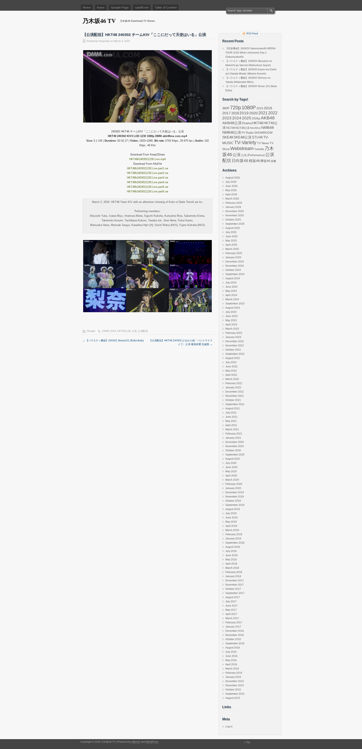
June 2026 (231, 186)
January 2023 (233, 337)
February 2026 (233, 202)
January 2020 (233, 488)
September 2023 (234, 303)
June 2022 (231, 366)
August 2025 (232, 228)
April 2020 (231, 475)
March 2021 (232, 429)
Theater (91, 331)
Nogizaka (104, 41)
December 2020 (234, 442)
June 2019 (231, 517)
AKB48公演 (232, 123)
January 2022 (233, 387)
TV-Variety (245, 142)
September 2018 (234, 542)
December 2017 (234, 580)
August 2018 (232, 546)
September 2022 (234, 353)
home (101, 7)
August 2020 (232, 458)
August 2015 (232, 698)
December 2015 (234, 681)
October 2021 (233, 400)
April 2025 (231, 244)
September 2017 (234, 593)
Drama (247, 123)
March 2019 (232, 530)
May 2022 (231, 370)
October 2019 (233, 500)
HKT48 (257, 123)
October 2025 (233, 219)
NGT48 (230, 128)
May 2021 (231, 421)
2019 (244, 113)
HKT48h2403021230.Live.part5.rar (147, 186)
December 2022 (234, 341)
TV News (263, 143)
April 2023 (231, 324)
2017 (226, 113)
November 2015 (234, 685)
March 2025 (232, 249)
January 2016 (233, 677)
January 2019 (233, 538)
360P (225, 108)
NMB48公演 (231, 132)
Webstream (241, 148)
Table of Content (166, 7)
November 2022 (234, 345)
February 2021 (233, 433)
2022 (272, 113)
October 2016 (233, 639)
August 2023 (232, 307)
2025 (246, 118)
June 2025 (231, 236)
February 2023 (233, 332)
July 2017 (231, 601)
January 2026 (233, 207)
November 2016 (234, 635)
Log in (229, 726)
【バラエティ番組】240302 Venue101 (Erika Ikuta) (113, 340)
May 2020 (231, 471)
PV (243, 132)
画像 (273, 161)
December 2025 (234, 211)
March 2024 (232, 299)
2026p (256, 118)
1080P (105, 331)
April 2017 (231, 614)
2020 (253, 113)
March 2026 (232, 198)
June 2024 (231, 286)
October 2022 (233, 349)
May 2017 (231, 609)
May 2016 (231, 660)
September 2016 (234, 643)
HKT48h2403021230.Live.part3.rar (147, 177)
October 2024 (233, 270)
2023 (226, 118)
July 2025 (231, 232)
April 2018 (231, 563)
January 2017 (233, 626)
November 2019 (234, 496)
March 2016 (232, 668)
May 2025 (231, 240)
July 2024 (231, 282)
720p (235, 107)
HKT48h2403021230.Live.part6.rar (147, 191)
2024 (113, 331)
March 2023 (232, 328)
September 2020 (234, 454)
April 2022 (231, 374)
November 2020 (234, 446)
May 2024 (231, 291)
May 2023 (231, 320)
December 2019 (234, 492)
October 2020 (233, 450)
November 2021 (234, 395)
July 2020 (231, 463)
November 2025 (234, 215)
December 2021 (234, 391)
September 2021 (234, 404)
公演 (134, 331)
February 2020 (233, 484)
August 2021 (232, 408)
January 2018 (233, 576)
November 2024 (234, 265)
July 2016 (231, 651)
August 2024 (232, 278)
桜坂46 (254, 161)
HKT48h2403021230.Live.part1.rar (147, 168)
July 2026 (231, 181)
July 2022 (231, 362)
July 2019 (231, 513)
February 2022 (233, 383)
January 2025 (233, 257)
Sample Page (120, 7)
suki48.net (142, 7)
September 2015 (234, 693)
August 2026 (232, 177)
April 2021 (231, 425)
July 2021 (231, 412)
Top (248, 742)
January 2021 (233, 437)
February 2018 (233, 572)
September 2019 (234, 505)
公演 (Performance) (253, 155)
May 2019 (231, 521)
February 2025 (233, 253)
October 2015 (233, 689)
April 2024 (231, 295)
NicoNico (255, 128)
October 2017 (233, 588)
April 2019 (231, 526)
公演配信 (143, 331)
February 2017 (233, 622)
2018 (235, 113)
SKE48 (227, 137)
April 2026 (231, 194)
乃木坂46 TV (99, 20)
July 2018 (231, 551)
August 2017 (232, 597)
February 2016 (233, 672)
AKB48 (268, 117)
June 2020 (231, 467)
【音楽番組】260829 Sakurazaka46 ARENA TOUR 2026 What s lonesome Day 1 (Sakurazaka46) (250, 52)
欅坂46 (265, 161)
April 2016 (231, 664)
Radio (250, 132)
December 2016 (234, 630)
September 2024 (234, 274)
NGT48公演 (242, 127)
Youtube (259, 149)
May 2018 (231, 559)
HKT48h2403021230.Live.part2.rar (147, 173)
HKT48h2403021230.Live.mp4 (147, 159)
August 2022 (232, 358)
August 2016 (232, 647)
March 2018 (232, 567)
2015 (259, 108)
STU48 (257, 137)
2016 (268, 108)
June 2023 (231, 316)
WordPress (152, 741)
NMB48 (267, 127)
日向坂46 (240, 160)
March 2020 (232, 479)
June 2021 (231, 416)
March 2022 (232, 379)
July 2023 (231, 312)
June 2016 (231, 656)
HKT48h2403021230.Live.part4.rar (147, 182)
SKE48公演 (242, 137)
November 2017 (234, 584)
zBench (136, 741)
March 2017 (232, 618)
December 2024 (234, 261)
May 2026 (231, 190)
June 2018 (231, 555)
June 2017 (231, 605)
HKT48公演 (123, 331)
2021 (263, 113)
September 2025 (234, 223)
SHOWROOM (263, 132)
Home (87, 7)
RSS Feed (252, 33)
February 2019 (233, 534)
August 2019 (232, 509)
